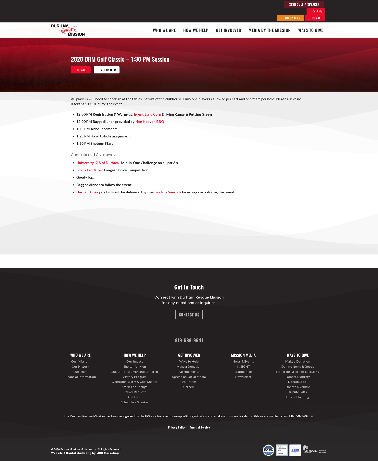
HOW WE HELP (195, 30)
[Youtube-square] (211, 329)
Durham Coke (87, 192)
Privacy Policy (177, 427)
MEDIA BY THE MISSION (270, 30)
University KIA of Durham (97, 162)
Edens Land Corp (147, 114)
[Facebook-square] (167, 329)
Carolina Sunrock (167, 192)
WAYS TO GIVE (310, 30)
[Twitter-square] (196, 329)
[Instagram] (181, 329)
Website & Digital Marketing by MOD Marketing (85, 453)
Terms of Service (200, 427)
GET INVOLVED (228, 30)
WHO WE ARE (164, 30)
